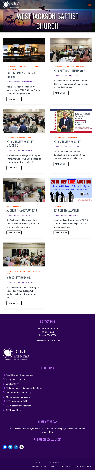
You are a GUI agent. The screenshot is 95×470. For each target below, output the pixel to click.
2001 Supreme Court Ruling (18, 392)
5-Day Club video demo (16, 379)
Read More (15, 99)
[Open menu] (89, 4)
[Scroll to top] (89, 462)
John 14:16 (47, 432)
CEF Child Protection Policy (18, 405)
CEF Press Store (13, 410)
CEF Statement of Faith (16, 401)
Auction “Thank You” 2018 (21, 210)
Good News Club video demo (19, 375)
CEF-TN (43, 466)
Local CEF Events (78, 67)
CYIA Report (80, 466)
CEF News (10, 138)
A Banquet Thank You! (19, 277)
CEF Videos (28, 67)
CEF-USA (35, 466)
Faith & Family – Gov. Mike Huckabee (21, 75)
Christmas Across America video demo (24, 388)
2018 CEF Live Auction (66, 210)
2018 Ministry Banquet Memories (19, 143)
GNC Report (69, 466)
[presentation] (24, 50)
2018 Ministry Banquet (67, 141)
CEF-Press (59, 466)
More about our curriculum (18, 397)
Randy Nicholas (14, 82)
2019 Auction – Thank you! (69, 70)
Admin (89, 466)
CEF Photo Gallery (14, 67)
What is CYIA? (12, 384)
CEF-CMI (51, 466)
